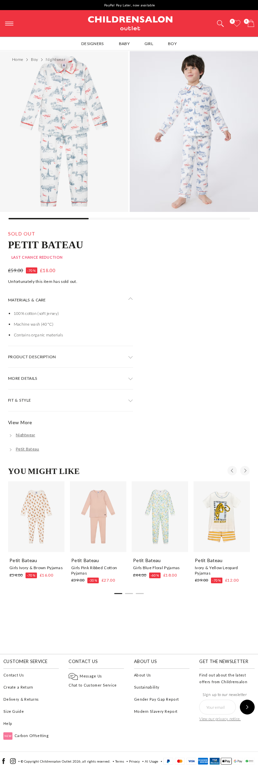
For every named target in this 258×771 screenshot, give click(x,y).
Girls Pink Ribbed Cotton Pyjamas (94, 570)
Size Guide (13, 711)
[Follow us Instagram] (13, 763)
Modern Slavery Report (155, 711)
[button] (220, 24)
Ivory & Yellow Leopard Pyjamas (216, 570)
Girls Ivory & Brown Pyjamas (35, 567)
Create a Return (18, 687)
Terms (119, 761)
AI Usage (151, 761)
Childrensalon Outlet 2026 (60, 761)
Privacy (134, 761)
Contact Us (13, 675)
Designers (92, 43)
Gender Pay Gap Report (156, 699)
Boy (172, 43)
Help (7, 723)
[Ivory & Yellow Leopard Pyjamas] (222, 516)
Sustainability (146, 687)
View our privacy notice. (220, 719)
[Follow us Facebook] (3, 763)
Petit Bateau (46, 244)
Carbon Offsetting (26, 735)
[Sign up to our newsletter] (247, 707)
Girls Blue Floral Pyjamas (156, 567)
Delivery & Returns (21, 699)
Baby (124, 43)
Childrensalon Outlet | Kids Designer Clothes (130, 22)
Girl (148, 43)
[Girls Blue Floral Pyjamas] (160, 516)
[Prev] (232, 470)
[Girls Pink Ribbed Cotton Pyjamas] (98, 516)
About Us (142, 675)
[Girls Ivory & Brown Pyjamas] (36, 516)
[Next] (245, 470)
